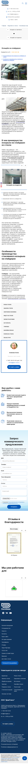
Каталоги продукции (7, 625)
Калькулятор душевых (14, 17)
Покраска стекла (9, 334)
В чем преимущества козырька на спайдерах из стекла (14, 56)
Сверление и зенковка (10, 311)
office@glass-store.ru (14, 362)
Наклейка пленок (9, 330)
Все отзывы (14, 529)
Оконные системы (6, 694)
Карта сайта (5, 636)
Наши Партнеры (6, 647)
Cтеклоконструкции (7, 689)
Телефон (3, 464)
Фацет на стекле (8, 315)
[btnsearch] (22, 3)
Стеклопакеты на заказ (18, 690)
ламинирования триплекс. (17, 298)
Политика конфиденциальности (9, 747)
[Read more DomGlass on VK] (7, 613)
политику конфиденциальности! (10, 503)
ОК (24, 758)
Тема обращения (6, 477)
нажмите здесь (4, 761)
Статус (3, 483)
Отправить (14, 506)
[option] (14, 72)
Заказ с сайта (14, 19)
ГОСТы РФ (4, 650)
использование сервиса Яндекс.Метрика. (10, 758)
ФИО (2, 458)
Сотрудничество (6, 628)
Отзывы (4, 645)
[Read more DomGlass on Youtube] (10, 613)
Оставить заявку (14, 367)
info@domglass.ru (13, 14)
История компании (7, 639)
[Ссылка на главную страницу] (5, 5)
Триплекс (6, 326)
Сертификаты (5, 642)
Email (2, 470)
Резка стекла (7, 304)
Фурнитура (4, 675)
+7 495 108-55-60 (13, 8)
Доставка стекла (6, 659)
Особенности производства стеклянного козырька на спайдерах (13, 59)
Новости (4, 631)
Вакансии (4, 656)
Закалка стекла (8, 308)
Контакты (4, 633)
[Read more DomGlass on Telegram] (3, 613)
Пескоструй (7, 337)
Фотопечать (7, 323)
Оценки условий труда (8, 653)
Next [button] (25, 165)
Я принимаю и (13, 503)
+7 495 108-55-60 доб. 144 (14, 360)
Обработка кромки (9, 319)
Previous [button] (22, 165)
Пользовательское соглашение (16, 502)
